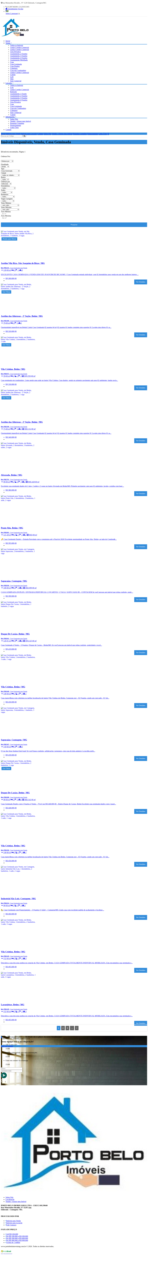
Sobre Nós (14, 119)
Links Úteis (14, 128)
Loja (12, 87)
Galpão (12, 75)
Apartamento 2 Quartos (18, 54)
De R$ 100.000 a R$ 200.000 (17, 1236)
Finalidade (5, 164)
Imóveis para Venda (13, 134)
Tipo (2, 169)
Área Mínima (6, 212)
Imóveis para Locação (29, 134)
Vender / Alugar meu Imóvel (20, 121)
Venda (8, 43)
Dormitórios (5, 186)
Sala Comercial (15, 81)
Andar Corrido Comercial (19, 47)
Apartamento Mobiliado (19, 60)
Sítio (12, 79)
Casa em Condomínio (18, 70)
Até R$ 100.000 (12, 1234)
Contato (8, 130)
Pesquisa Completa (17, 123)
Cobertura (13, 68)
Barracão (13, 92)
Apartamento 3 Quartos (18, 56)
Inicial (8, 41)
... (72, 1028)
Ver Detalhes (140, 282)
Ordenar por (5, 182)
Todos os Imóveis (16, 45)
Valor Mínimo (6, 203)
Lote (12, 77)
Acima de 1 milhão (13, 1242)
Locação (9, 83)
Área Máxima (6, 216)
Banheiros (4, 194)
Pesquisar (74, 225)
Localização (10, 1199)
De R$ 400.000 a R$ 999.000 (17, 1240)
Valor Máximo (6, 207)
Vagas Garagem (6, 199)
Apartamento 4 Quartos (18, 58)
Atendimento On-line (15, 9)
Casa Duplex (15, 66)
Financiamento (15, 125)
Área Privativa (15, 52)
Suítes (3, 190)
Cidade (3, 173)
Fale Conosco (11, 1225)
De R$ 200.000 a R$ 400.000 (17, 1238)
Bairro (3, 177)
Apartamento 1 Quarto (18, 94)
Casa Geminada (16, 64)
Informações (10, 117)
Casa (12, 62)
